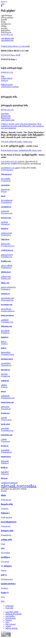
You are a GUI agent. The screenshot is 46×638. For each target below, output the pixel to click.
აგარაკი (4, 80)
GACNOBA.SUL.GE (9, 161)
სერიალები (5, 116)
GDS (7, 622)
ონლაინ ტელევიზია (18, 486)
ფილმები (5, 114)
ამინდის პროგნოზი (13, 614)
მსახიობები (5, 118)
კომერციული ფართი (10, 87)
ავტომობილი (6, 15)
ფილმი (4, 20)
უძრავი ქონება (7, 18)
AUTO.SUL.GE (7, 34)
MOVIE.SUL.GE (7, 110)
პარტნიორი (6, 24)
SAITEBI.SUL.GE (8, 168)
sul (3, 4)
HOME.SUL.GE (7, 72)
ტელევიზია (5, 30)
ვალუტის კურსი (11, 612)
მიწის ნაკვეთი (7, 85)
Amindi (8, 626)
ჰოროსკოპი (6, 32)
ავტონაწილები (7, 40)
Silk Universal (10, 624)
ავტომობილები (7, 38)
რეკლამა (9, 608)
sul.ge (9, 632)
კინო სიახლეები (8, 120)
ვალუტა (4, 28)
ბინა (2, 76)
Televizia (8, 620)
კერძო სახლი (6, 78)
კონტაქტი (9, 606)
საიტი (3, 22)
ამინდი (4, 26)
